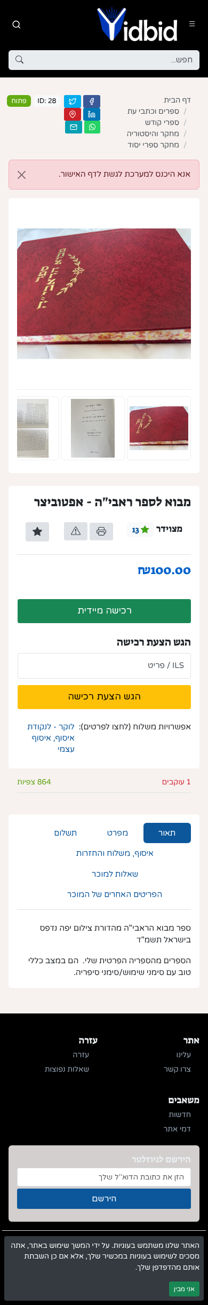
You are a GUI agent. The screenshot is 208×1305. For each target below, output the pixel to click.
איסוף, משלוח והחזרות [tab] (115, 853)
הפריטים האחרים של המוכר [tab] (114, 894)
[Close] (21, 175)
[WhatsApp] (92, 127)
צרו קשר (177, 1069)
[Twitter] (72, 101)
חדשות (180, 1115)
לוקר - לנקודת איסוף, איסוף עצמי (51, 738)
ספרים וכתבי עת (153, 111)
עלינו (184, 1055)
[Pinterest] (72, 114)
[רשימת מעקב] (37, 531)
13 (136, 529)
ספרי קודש (162, 123)
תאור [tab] (166, 833)
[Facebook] (91, 101)
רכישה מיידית (104, 610)
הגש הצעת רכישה (104, 696)
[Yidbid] (137, 24)
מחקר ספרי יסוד (153, 145)
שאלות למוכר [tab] (115, 874)
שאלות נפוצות (67, 1069)
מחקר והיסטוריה (152, 134)
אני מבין (184, 1289)
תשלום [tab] (65, 833)
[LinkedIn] (91, 114)
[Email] (73, 127)
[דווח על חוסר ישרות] (75, 531)
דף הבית (177, 100)
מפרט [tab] (117, 833)
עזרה (81, 1055)
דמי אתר (177, 1129)
